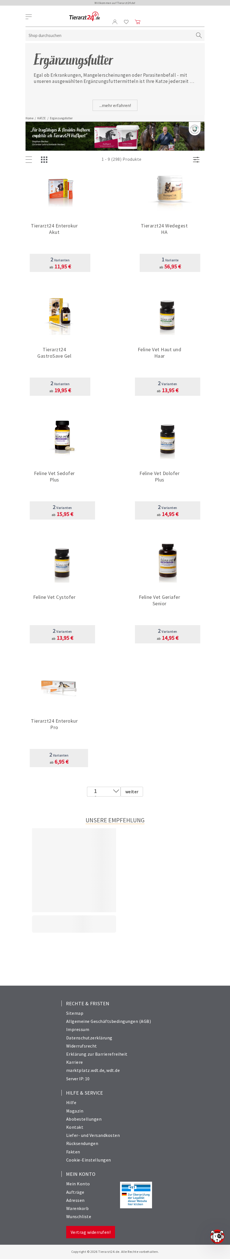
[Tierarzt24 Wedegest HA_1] (170, 190)
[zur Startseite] (84, 16)
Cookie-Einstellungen (88, 1160)
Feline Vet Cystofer (54, 597)
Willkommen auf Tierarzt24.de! (115, 3)
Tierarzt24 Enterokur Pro (54, 724)
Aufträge (75, 1192)
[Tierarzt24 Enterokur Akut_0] (60, 190)
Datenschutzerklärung (89, 1038)
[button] (60, 227)
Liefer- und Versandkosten (93, 1135)
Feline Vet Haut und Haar (159, 352)
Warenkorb (77, 1208)
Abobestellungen (84, 1119)
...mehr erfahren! (115, 105)
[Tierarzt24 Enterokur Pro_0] (59, 685)
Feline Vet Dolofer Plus (159, 476)
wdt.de (113, 1070)
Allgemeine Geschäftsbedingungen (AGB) (108, 1021)
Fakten (73, 1152)
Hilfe (71, 1102)
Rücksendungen (82, 1143)
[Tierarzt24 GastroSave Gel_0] (60, 314)
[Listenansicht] (30, 160)
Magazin (75, 1111)
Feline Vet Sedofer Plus (54, 476)
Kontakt (75, 1127)
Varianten (60, 260)
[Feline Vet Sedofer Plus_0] (62, 437)
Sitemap (75, 1013)
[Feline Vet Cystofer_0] (62, 561)
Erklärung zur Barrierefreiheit (97, 1054)
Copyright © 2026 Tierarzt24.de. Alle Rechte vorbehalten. (115, 1251)
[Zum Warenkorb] (138, 22)
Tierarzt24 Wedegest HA (164, 228)
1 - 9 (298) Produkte (122, 159)
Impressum (77, 1029)
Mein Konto (78, 1183)
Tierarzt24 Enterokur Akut (54, 228)
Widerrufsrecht (81, 1046)
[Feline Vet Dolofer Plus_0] (167, 437)
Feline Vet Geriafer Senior (159, 600)
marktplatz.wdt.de (85, 1070)
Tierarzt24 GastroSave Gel (54, 352)
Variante (170, 260)
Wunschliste (78, 1216)
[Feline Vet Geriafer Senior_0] (167, 561)
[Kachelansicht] (45, 160)
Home (29, 118)
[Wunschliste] (126, 22)
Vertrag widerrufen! (91, 1232)
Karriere (74, 1062)
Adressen (75, 1200)
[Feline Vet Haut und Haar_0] (167, 314)
